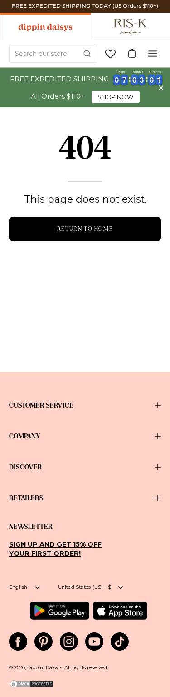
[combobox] (53, 54)
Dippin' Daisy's (44, 668)
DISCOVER (25, 467)
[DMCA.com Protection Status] (31, 687)
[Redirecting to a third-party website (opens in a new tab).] (59, 611)
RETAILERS (26, 498)
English (18, 587)
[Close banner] (161, 87)
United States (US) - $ (85, 587)
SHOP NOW (115, 96)
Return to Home (85, 229)
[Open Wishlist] (110, 54)
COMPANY (24, 436)
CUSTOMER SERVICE (41, 405)
